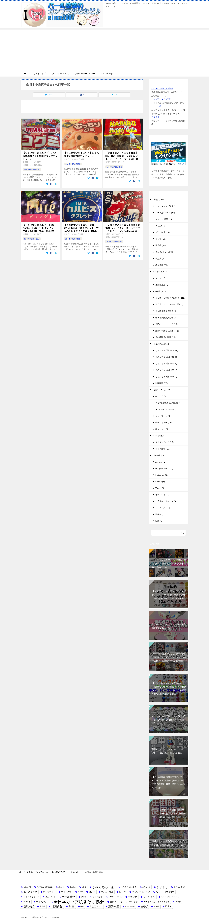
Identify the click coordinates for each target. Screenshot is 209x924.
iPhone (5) (160, 481)
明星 (72, 906)
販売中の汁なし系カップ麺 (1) (168, 331)
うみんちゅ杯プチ (128, 887)
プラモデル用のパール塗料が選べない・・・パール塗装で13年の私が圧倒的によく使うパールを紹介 (169, 813)
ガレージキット (49, 892)
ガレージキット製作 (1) (165, 206)
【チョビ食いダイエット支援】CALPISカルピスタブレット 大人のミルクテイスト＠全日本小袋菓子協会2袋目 (81, 228)
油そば (144, 906)
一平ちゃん (42, 901)
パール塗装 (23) (165, 219)
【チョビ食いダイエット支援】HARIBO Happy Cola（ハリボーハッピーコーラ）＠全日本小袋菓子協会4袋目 (122, 156)
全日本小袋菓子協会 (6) (165, 311)
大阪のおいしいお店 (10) (166, 324)
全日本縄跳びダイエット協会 (156, 901)
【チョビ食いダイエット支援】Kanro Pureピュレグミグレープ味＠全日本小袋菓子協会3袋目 (40, 228)
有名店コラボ (96, 906)
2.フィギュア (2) (160, 271)
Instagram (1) (161, 475)
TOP (43, 872)
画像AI (168, 906)
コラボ (80, 892)
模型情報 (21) (161, 265)
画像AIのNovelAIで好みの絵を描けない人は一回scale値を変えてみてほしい (168, 844)
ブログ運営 (98, 897)
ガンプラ (66, 891)
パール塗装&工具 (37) (165, 212)
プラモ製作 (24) (162, 232)
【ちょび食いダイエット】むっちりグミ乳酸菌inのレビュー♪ (81, 154)
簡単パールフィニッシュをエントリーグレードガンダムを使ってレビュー (169, 751)
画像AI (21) (160, 514)
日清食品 (57, 906)
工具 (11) (162, 226)
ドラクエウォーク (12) (168, 409)
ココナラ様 (156, 106)
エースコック (30, 892)
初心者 (178, 902)
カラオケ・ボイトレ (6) (165, 501)
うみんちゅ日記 (103, 887)
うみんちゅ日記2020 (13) (166, 357)
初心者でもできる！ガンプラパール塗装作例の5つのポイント (169, 626)
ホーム (25, 73)
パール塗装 (68, 896)
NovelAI (27, 887)
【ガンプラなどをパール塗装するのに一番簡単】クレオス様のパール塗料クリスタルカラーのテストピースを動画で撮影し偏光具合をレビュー (169, 688)
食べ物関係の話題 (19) (165, 337)
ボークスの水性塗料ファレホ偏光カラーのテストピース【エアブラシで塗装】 (169, 719)
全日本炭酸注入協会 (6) (165, 317)
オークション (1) (162, 495)
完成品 (42, 906)
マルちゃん (149, 896)
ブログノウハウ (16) (164, 442)
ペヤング (132, 896)
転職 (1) (159, 521)
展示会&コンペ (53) (164, 252)
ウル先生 (155, 117)
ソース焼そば (165, 891)
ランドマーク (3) (162, 416)
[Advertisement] (104, 49)
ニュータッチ (50, 897)
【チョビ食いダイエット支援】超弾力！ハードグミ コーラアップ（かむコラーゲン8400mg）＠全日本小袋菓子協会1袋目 (122, 228)
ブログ (84, 897)
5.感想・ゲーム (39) (161, 390)
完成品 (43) (160, 245)
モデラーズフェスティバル (170, 897)
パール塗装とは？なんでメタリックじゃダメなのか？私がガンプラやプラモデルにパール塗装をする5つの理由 (169, 657)
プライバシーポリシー (85, 73)
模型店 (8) (159, 258)
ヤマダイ (26, 902)
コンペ (92, 892)
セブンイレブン (141, 891)
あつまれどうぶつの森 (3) (169, 403)
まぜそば (162, 887)
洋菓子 (156, 906)
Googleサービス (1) (164, 468)
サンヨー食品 (107, 892)
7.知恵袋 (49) (158, 455)
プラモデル (115, 896)
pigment (61, 887)
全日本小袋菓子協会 (31, 170)
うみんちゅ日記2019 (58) (166, 350)
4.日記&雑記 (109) (161, 344)
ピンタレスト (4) (162, 508)
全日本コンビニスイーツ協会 (124, 901)
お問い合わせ (106, 73)
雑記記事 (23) (161, 383)
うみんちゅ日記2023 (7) (166, 376)
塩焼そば (28, 906)
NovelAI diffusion (44, 887)
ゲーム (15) (160, 396)
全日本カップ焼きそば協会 (79, 902)
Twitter (73, 887)
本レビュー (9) (161, 429)
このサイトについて (60, 73)
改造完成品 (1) (161, 285)
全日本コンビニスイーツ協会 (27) (170, 304)
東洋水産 (113, 906)
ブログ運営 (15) (162, 449)
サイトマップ (40, 73)
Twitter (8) (159, 488)
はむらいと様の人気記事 (162, 88)
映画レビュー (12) (163, 422)
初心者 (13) (160, 239)
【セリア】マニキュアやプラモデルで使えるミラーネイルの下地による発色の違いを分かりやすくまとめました (169, 594)
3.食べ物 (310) (159, 291)
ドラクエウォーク (31, 897)
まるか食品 (179, 887)
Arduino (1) (160, 462)
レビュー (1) (160, 278)
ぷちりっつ (146, 887)
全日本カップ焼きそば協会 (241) (170, 298)
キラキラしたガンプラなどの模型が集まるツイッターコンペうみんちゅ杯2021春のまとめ (169, 563)
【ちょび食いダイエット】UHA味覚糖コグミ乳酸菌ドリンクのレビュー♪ (40, 155)
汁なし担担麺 (129, 906)
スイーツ (122, 892)
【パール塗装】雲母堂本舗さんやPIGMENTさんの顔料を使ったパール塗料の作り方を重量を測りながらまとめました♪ (169, 782)
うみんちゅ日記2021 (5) (166, 363)
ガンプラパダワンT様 (161, 99)
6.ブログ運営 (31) (160, 435)
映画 (82, 906)
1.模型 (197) (158, 199)
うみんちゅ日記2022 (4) (166, 370)
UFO (84, 887)
